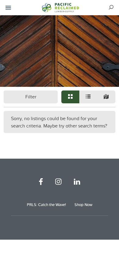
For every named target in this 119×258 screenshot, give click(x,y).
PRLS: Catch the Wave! (46, 204)
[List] (88, 96)
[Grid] (70, 96)
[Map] (106, 96)
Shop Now (83, 204)
